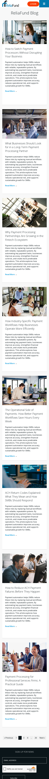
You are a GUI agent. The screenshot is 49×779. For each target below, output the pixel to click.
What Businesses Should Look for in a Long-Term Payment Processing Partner (23, 147)
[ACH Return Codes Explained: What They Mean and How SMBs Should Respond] (24, 476)
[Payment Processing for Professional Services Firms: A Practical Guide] (24, 657)
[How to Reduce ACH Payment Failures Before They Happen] (24, 568)
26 (36, 738)
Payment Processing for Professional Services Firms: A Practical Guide (23, 680)
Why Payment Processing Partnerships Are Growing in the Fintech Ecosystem (24, 235)
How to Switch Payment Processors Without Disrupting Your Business (23, 52)
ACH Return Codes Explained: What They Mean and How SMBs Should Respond (23, 496)
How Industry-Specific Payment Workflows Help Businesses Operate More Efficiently (24, 324)
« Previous (8, 738)
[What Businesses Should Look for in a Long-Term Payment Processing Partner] (24, 123)
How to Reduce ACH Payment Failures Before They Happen (23, 589)
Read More (11, 91)
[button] (33, 3)
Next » (42, 738)
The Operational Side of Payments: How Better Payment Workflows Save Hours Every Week (24, 415)
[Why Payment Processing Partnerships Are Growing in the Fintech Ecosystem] (24, 212)
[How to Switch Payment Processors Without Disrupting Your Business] (24, 32)
